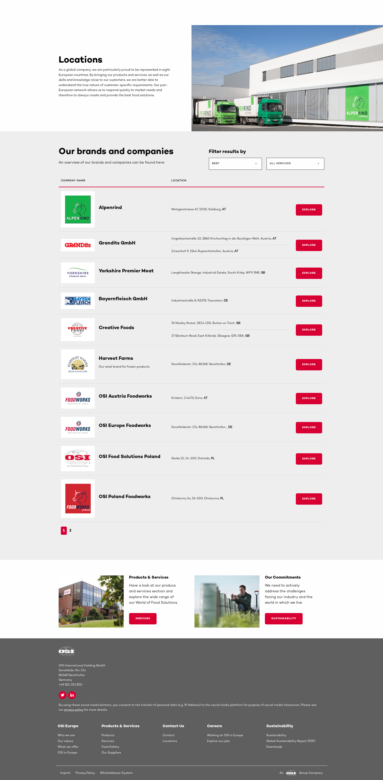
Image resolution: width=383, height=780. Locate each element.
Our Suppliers (111, 752)
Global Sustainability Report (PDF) (290, 741)
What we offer (68, 747)
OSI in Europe (67, 752)
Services (142, 618)
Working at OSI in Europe (225, 735)
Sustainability (283, 618)
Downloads (274, 747)
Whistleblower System (116, 773)
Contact (169, 735)
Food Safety (110, 747)
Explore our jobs (218, 741)
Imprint (65, 773)
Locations (170, 741)
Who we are (66, 735)
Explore (309, 209)
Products (108, 735)
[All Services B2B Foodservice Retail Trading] (295, 165)
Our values (65, 741)
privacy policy (73, 709)
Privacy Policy (85, 773)
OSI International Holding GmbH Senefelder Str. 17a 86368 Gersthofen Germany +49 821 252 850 (82, 675)
